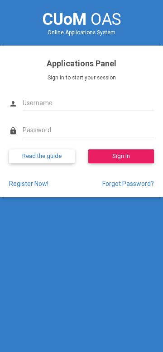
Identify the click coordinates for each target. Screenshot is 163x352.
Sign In (121, 156)
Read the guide (42, 156)
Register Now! (28, 183)
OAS (81, 19)
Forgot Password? (128, 183)
